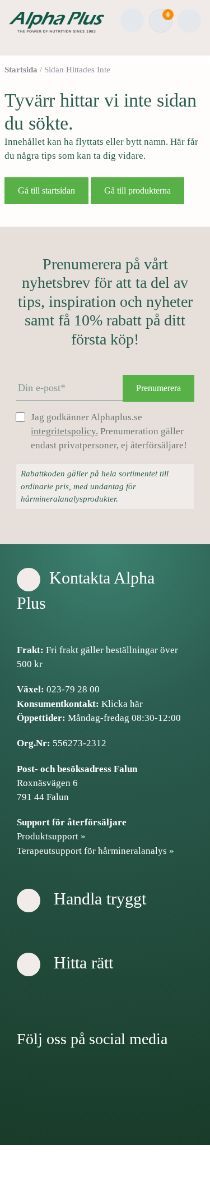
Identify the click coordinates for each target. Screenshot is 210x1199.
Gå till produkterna (137, 190)
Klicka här (122, 704)
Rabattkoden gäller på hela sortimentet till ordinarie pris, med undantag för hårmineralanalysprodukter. (95, 486)
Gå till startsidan (46, 190)
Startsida (21, 69)
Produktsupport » (51, 836)
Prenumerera (158, 388)
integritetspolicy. (64, 431)
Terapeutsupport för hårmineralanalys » (95, 851)
